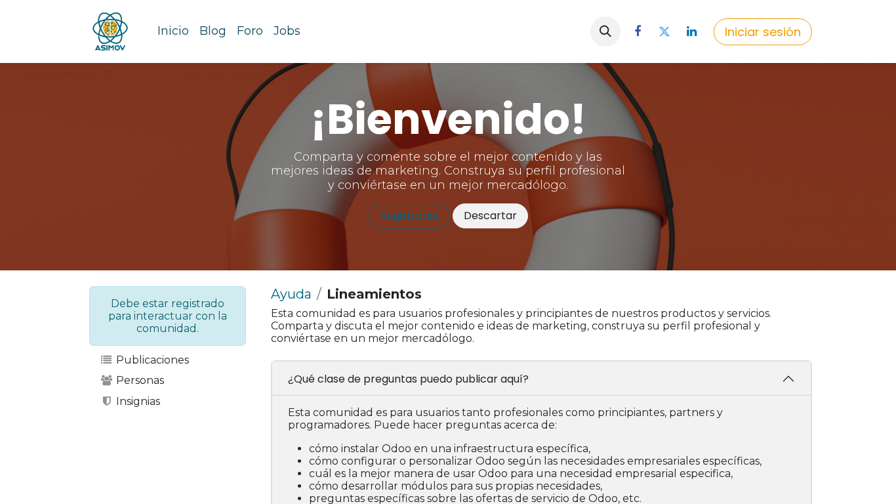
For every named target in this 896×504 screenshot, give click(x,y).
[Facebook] (637, 31)
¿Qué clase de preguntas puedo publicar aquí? (408, 379)
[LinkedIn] (691, 31)
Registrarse (409, 215)
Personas (138, 380)
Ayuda (291, 294)
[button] (605, 31)
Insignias (136, 401)
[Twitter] (664, 31)
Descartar (490, 215)
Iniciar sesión (763, 32)
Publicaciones (151, 360)
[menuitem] (173, 31)
